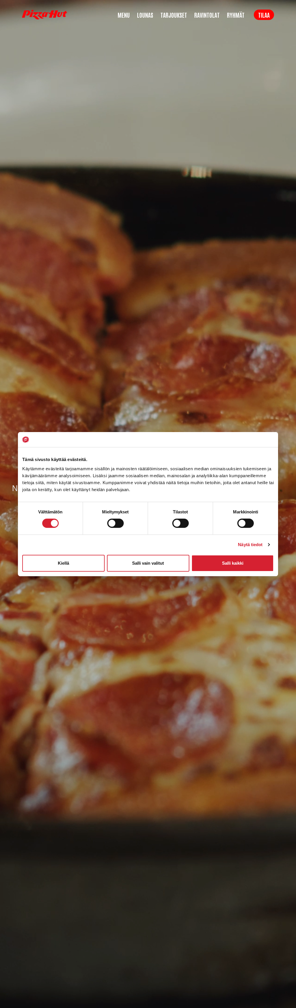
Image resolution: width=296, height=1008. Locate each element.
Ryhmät (236, 15)
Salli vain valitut (148, 563)
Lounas (145, 15)
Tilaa (264, 15)
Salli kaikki (232, 563)
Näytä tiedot (250, 544)
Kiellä (63, 563)
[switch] (115, 523)
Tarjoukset (173, 15)
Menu (124, 15)
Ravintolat (207, 15)
